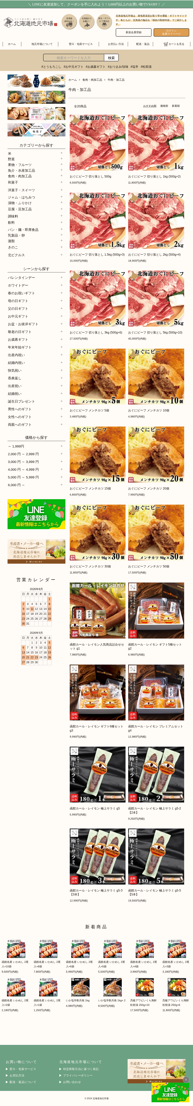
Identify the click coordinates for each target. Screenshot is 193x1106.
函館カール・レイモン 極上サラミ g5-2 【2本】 (154, 810)
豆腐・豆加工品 (20, 209)
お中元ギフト (18, 316)
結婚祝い (14, 394)
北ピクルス (16, 255)
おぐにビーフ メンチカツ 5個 (89, 410)
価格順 (164, 105)
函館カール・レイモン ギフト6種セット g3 (96, 728)
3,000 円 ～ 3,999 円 (23, 462)
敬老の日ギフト (20, 332)
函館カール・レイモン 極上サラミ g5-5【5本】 (154, 892)
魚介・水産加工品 (21, 170)
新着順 (176, 105)
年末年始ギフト (20, 347)
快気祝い (14, 370)
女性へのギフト (20, 417)
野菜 (11, 158)
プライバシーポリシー (78, 1075)
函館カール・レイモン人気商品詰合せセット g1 (97, 646)
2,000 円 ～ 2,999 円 (23, 454)
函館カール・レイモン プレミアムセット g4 (155, 728)
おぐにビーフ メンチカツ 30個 (90, 566)
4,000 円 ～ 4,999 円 (23, 469)
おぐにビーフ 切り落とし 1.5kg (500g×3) (97, 254)
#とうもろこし (51, 66)
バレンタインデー (21, 278)
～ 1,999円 (16, 446)
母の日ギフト (18, 301)
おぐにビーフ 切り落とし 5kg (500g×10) (155, 332)
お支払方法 (17, 1075)
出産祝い (14, 386)
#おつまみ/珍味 (118, 66)
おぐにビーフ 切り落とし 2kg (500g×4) (154, 254)
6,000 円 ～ (16, 485)
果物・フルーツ (20, 164)
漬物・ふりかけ (20, 202)
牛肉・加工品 (116, 79)
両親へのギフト (20, 425)
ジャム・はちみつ (21, 196)
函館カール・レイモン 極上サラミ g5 (95, 808)
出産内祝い (16, 355)
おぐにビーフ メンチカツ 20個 (148, 488)
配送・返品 (142, 43)
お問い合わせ (72, 1082)
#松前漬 (146, 66)
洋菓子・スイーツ (21, 190)
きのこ (13, 247)
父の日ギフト (18, 309)
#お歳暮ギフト (96, 66)
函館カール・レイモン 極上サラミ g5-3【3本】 (96, 892)
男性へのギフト (20, 409)
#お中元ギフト (73, 66)
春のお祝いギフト (21, 293)
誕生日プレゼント (21, 401)
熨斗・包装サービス (81, 43)
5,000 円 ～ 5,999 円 (23, 477)
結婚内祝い (16, 363)
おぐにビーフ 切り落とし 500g (90, 176)
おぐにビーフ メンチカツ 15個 (90, 488)
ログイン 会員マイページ (171, 32)
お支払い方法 (116, 43)
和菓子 (13, 182)
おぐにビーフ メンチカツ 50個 (148, 566)
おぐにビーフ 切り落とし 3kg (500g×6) (96, 332)
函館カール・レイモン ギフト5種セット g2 (155, 646)
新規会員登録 (134, 32)
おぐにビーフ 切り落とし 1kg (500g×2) (154, 176)
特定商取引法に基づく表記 (81, 1069)
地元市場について (42, 43)
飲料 (11, 222)
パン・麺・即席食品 (23, 229)
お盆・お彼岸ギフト (23, 324)
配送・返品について (23, 1082)
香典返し (14, 378)
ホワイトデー (18, 285)
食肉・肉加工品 (20, 175)
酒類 (11, 240)
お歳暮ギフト (18, 339)
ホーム (12, 43)
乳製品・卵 (16, 235)
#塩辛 (134, 66)
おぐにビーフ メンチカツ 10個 (148, 410)
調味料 (13, 216)
